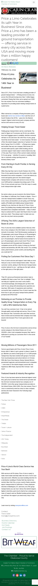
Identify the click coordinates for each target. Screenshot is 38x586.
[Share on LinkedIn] (17, 63)
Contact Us (6, 529)
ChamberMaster (20, 583)
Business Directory (9, 521)
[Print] (8, 63)
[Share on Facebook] (11, 63)
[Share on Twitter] (14, 63)
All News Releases (8, 67)
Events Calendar (8, 523)
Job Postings (7, 527)
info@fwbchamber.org (20, 571)
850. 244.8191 (19, 568)
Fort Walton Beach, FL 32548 (20, 565)
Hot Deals (6, 525)
